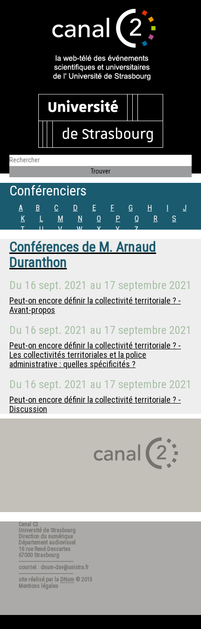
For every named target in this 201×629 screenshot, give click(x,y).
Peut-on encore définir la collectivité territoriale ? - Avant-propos (95, 305)
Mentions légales (38, 586)
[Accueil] (100, 45)
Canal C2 (28, 524)
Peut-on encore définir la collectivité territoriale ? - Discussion (95, 404)
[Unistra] (100, 120)
